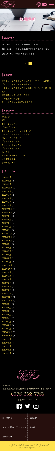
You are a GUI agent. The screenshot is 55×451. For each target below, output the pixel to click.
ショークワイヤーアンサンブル (15, 134)
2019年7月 (6, 346)
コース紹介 (7, 418)
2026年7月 (6, 177)
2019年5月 (6, 353)
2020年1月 (6, 329)
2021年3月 (6, 290)
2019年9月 (6, 339)
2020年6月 (6, 311)
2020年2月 (6, 325)
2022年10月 (7, 240)
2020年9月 (6, 304)
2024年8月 (6, 198)
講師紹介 (34, 418)
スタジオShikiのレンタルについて (30, 44)
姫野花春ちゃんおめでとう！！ (15, 95)
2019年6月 (6, 350)
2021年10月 (7, 269)
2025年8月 (6, 191)
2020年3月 (6, 322)
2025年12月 (7, 188)
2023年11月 (7, 209)
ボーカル (6, 152)
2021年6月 (6, 279)
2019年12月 (7, 332)
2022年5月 (6, 251)
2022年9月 (6, 244)
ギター (5, 120)
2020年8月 (6, 307)
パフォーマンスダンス (11, 138)
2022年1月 (6, 262)
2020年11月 (7, 300)
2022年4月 (6, 255)
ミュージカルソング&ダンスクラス (17, 102)
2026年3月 (6, 184)
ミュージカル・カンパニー (13, 155)
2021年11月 (7, 265)
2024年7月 (6, 202)
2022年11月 (7, 237)
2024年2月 (6, 205)
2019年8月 (6, 343)
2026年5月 (6, 181)
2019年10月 (7, 336)
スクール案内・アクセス (13, 427)
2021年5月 (6, 283)
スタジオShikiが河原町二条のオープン (32, 49)
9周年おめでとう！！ (25, 54)
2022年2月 (6, 258)
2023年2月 (6, 227)
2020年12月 (7, 297)
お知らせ (6, 117)
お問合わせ (7, 436)
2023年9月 (6, 216)
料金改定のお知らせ (10, 98)
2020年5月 (6, 314)
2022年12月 (7, 233)
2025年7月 (6, 195)
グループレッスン (9, 124)
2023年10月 (7, 212)
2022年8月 (6, 248)
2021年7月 (6, 276)
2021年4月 (6, 286)
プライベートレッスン (11, 141)
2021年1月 (6, 293)
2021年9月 (6, 272)
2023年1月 (6, 230)
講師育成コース (9, 162)
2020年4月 (6, 318)
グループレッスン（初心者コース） (17, 131)
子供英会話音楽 (9, 159)
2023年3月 (6, 223)
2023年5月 (6, 219)
